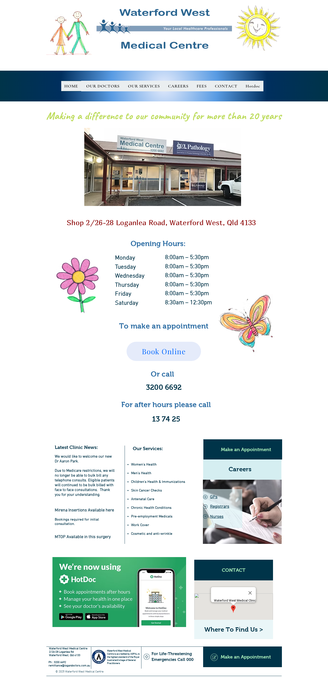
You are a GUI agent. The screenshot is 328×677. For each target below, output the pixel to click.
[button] (164, 351)
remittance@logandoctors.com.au (69, 665)
